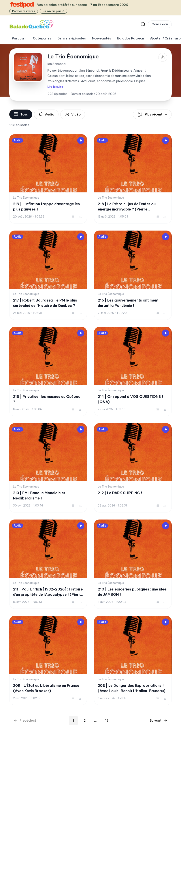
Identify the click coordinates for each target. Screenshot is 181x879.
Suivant (156, 721)
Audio (49, 114)
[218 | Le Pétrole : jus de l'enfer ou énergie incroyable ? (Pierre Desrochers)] (133, 178)
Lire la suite (55, 86)
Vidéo (76, 114)
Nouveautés (101, 38)
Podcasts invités (23, 11)
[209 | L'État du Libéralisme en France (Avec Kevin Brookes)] (48, 660)
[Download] (80, 217)
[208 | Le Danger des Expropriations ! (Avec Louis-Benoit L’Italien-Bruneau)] (133, 660)
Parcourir (19, 38)
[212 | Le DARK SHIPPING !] (133, 467)
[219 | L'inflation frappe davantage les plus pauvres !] (48, 178)
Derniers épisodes (71, 38)
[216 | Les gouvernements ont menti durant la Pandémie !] (133, 275)
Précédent (27, 721)
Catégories (42, 38)
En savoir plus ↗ (53, 11)
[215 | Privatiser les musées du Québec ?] (48, 371)
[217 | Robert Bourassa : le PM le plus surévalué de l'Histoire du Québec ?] (48, 275)
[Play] (80, 140)
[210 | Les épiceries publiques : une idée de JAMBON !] (133, 564)
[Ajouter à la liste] (73, 217)
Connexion (160, 24)
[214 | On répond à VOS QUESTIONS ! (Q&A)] (133, 371)
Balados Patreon (130, 38)
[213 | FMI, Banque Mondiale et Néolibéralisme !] (48, 467)
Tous (24, 114)
